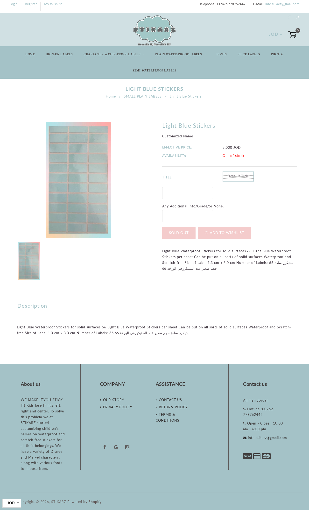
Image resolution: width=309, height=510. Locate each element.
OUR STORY (113, 400)
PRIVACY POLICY (117, 407)
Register (31, 4)
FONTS (222, 54)
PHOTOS (277, 54)
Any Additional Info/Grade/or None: (193, 206)
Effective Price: (177, 147)
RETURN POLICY (173, 407)
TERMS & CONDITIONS (167, 417)
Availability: (174, 155)
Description (32, 306)
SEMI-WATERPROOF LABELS (154, 70)
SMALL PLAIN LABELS (143, 96)
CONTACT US (170, 400)
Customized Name (177, 136)
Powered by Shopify (84, 502)
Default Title (238, 176)
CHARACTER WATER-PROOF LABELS (112, 54)
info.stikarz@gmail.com (282, 4)
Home (30, 54)
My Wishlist (53, 4)
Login (13, 4)
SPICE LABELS (249, 54)
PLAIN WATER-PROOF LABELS (179, 54)
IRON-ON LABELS (59, 54)
